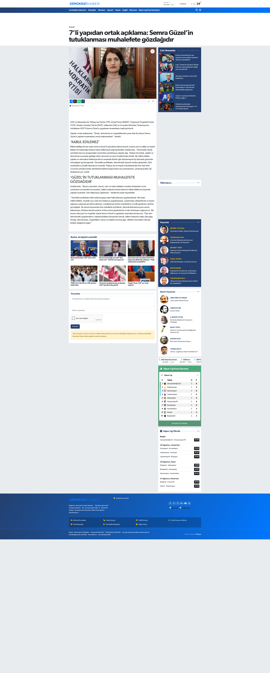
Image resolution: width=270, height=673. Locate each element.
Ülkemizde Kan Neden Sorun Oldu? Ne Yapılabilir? (184, 282)
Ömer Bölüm (175, 308)
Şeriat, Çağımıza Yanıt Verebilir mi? (184, 352)
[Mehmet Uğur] (164, 250)
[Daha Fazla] (83, 101)
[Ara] (197, 10)
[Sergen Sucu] (164, 340)
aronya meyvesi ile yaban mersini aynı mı (135, 532)
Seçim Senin (175, 311)
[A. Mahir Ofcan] (164, 320)
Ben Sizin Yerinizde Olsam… (181, 341)
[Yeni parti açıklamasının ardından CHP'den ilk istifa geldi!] (112, 273)
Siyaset (110, 10)
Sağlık (125, 10)
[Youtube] (185, 503)
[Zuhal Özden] (164, 260)
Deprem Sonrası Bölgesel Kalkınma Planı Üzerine (183, 252)
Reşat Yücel (175, 327)
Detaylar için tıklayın (180, 423)
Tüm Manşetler (78, 524)
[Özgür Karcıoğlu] (164, 281)
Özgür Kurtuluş (177, 237)
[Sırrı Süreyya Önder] (164, 299)
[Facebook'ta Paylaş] (71, 101)
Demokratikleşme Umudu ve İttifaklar (181, 321)
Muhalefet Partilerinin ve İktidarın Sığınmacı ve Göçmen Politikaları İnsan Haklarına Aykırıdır (183, 272)
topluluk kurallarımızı (90, 333)
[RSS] (189, 503)
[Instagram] (178, 503)
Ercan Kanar (175, 268)
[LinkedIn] (181, 503)
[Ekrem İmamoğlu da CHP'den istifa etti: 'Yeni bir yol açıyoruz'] (112, 248)
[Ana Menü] (199, 10)
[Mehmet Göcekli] (164, 230)
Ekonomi (133, 10)
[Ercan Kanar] (164, 270)
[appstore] (173, 508)
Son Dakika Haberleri (113, 524)
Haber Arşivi (143, 524)
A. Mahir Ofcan (176, 317)
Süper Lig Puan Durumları (149, 10)
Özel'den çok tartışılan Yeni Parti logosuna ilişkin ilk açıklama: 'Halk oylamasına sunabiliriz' (141, 260)
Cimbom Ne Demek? (97, 532)
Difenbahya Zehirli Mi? (113, 532)
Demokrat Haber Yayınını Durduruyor (184, 231)
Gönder (75, 326)
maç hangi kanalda (104, 534)
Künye (71, 532)
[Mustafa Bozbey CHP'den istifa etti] (84, 248)
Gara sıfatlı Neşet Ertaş (179, 301)
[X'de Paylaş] (75, 101)
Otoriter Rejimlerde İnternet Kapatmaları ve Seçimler (181, 241)
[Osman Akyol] (164, 350)
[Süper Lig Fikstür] (198, 431)
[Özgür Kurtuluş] (164, 240)
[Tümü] (198, 183)
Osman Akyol (176, 349)
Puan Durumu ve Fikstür (179, 520)
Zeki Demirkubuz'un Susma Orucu (183, 262)
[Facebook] (170, 503)
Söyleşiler (92, 10)
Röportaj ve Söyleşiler (81, 532)
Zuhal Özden (175, 259)
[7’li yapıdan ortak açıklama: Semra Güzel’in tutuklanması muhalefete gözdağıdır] (113, 73)
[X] (174, 503)
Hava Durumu (110, 520)
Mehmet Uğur (176, 248)
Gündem (101, 10)
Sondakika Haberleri (77, 10)
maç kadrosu (92, 534)
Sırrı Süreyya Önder (178, 298)
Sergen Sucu (175, 339)
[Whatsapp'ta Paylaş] (79, 101)
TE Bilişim (198, 534)
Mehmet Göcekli (177, 228)
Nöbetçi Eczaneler (79, 520)
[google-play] (184, 508)
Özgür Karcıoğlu (177, 278)
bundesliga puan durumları (78, 534)
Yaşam (118, 10)
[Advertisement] (180, 145)
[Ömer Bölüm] (164, 309)
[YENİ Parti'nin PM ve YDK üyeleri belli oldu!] (84, 273)
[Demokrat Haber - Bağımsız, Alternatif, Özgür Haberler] (85, 3)
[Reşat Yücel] (164, 330)
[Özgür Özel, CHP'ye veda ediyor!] (141, 273)
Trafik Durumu (143, 520)
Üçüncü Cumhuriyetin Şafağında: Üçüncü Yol (183, 331)
